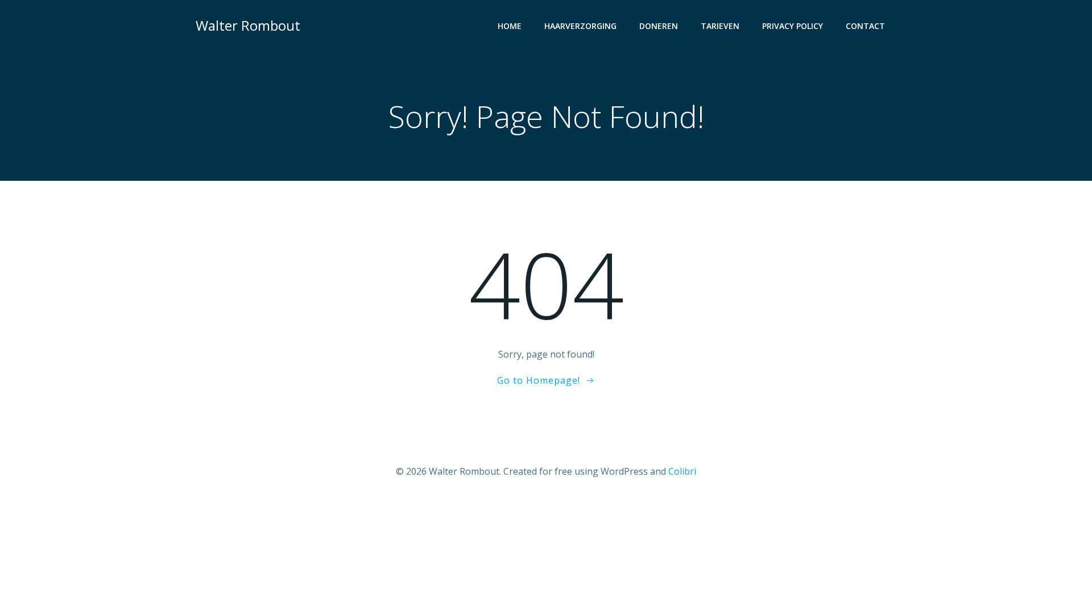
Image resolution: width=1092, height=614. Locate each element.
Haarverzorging (580, 25)
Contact (865, 25)
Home (510, 25)
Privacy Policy (792, 25)
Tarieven (720, 25)
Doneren (658, 25)
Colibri (682, 471)
